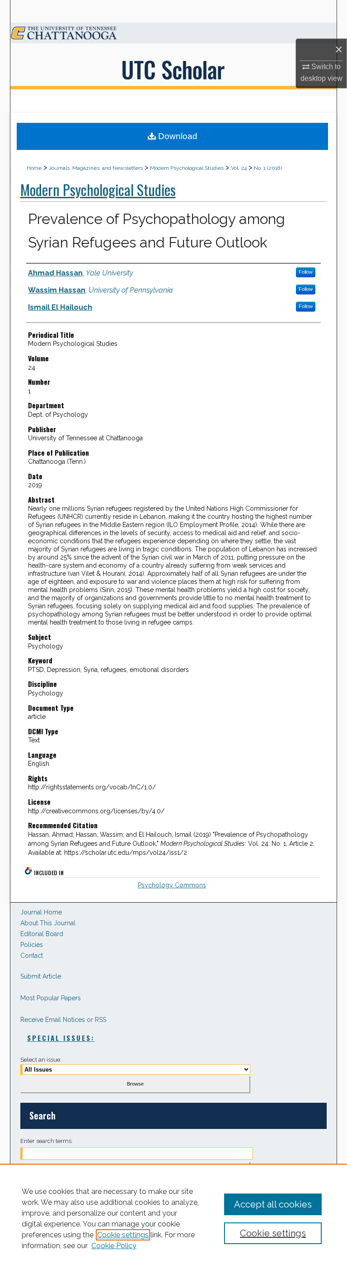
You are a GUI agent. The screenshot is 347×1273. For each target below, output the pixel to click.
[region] (173, 1218)
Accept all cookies (273, 1204)
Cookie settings (123, 1235)
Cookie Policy (113, 1245)
